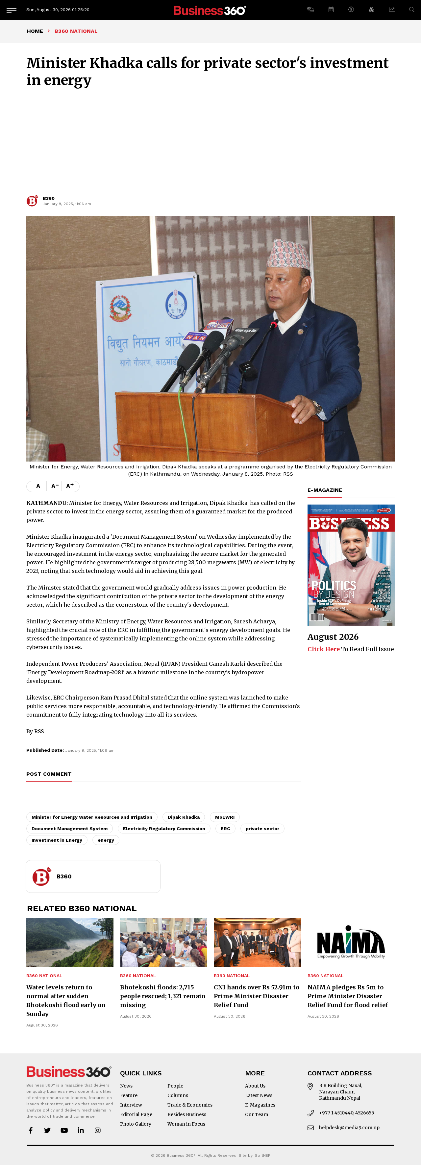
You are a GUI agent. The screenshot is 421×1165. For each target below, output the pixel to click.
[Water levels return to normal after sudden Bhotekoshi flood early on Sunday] (69, 942)
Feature (128, 1095)
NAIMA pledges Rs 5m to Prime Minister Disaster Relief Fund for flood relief (348, 996)
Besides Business (186, 1114)
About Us (255, 1086)
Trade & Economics (189, 1105)
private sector (262, 828)
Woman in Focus (186, 1124)
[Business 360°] (210, 10)
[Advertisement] (210, 144)
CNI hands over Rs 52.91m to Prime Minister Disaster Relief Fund (256, 996)
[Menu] (11, 10)
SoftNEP (262, 1155)
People (175, 1086)
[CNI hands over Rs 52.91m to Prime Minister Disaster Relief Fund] (257, 942)
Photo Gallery (135, 1124)
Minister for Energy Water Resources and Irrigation (92, 817)
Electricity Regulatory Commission (164, 828)
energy (106, 840)
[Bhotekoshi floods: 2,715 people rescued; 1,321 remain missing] (163, 942)
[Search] (411, 10)
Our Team (256, 1114)
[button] (310, 10)
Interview (131, 1105)
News (126, 1086)
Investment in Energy (57, 840)
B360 (49, 198)
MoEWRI (225, 817)
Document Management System (70, 828)
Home (35, 31)
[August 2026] (351, 565)
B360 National (44, 975)
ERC (225, 828)
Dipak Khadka (184, 817)
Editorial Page (136, 1114)
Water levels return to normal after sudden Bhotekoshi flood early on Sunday (66, 1000)
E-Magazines (260, 1105)
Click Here (324, 649)
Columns (177, 1095)
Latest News (258, 1095)
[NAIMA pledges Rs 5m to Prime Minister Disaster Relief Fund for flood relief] (351, 942)
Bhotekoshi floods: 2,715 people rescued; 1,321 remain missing (163, 996)
